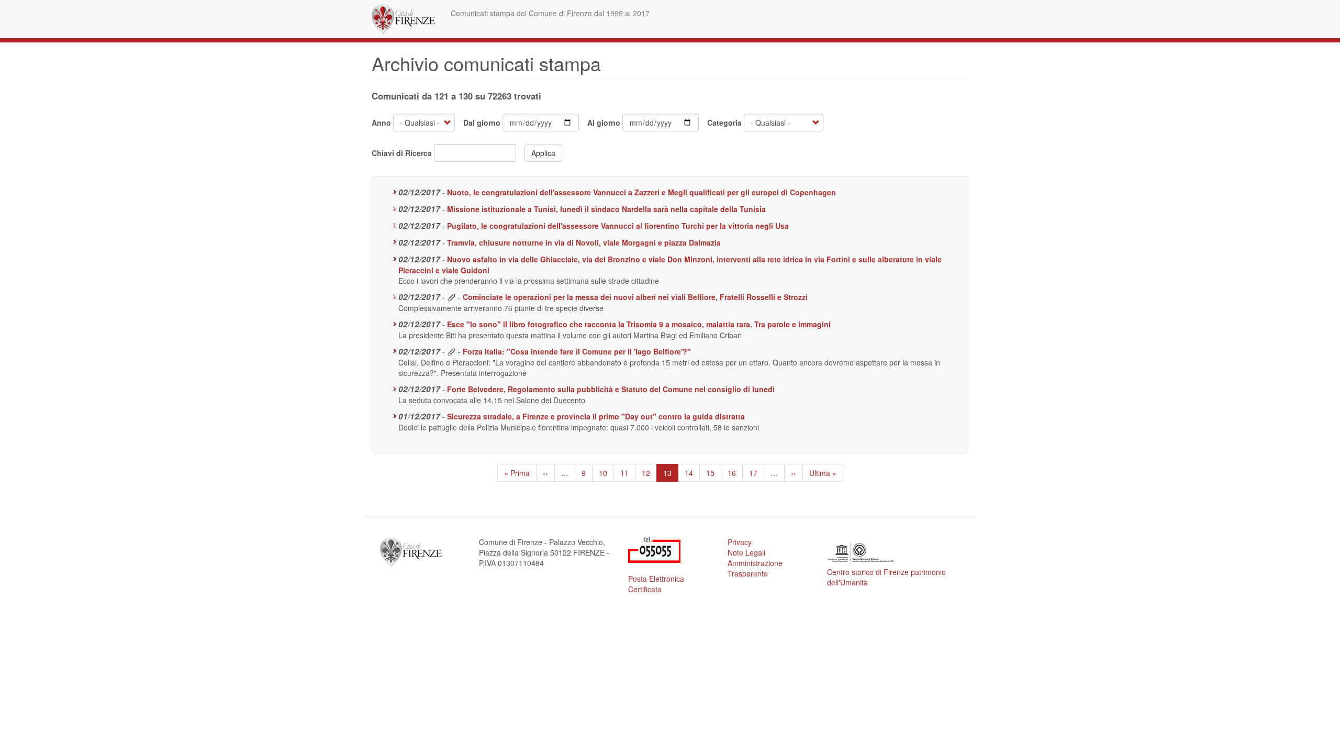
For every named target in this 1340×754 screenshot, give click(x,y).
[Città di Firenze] (407, 19)
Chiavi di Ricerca (402, 153)
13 (670, 475)
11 (627, 473)
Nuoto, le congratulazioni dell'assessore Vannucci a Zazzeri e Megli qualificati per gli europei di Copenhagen (641, 192)
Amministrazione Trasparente (755, 568)
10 (606, 473)
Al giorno (603, 122)
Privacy (740, 542)
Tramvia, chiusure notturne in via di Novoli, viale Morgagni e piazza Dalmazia (584, 242)
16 (735, 473)
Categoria (724, 122)
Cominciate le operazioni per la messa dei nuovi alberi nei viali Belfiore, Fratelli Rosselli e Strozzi (635, 297)
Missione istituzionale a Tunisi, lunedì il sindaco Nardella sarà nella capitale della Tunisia (606, 209)
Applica (543, 153)
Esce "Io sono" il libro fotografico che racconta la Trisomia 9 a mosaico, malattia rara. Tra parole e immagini (639, 324)
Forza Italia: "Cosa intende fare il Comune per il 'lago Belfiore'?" (577, 351)
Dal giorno (481, 122)
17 (756, 473)
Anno (381, 122)
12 (649, 473)
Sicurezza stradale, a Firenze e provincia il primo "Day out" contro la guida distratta (596, 416)
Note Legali (746, 552)
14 (692, 473)
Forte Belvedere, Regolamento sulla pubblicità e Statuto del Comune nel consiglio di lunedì (611, 389)
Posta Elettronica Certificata (656, 583)
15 (713, 473)
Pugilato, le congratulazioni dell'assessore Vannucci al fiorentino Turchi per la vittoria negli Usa (618, 225)
